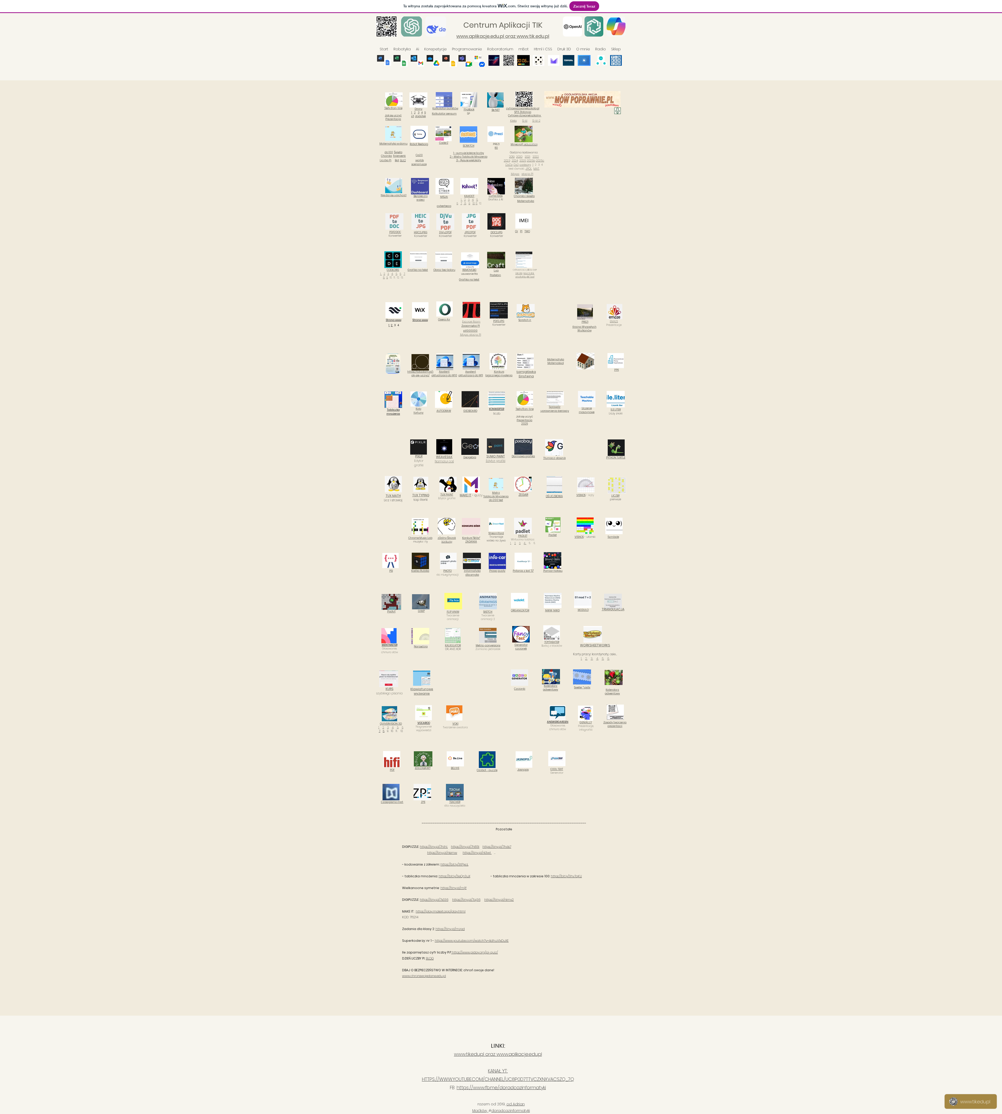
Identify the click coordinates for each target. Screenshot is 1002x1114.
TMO (527, 231)
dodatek (420, 116)
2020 (519, 156)
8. (465, 203)
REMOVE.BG (469, 270)
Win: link (518, 273)
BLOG (430, 958)
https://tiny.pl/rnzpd (450, 929)
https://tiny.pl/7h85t (465, 846)
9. (469, 203)
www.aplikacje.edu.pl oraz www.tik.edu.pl (502, 36)
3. (469, 200)
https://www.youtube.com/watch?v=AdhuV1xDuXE (472, 940)
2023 (507, 160)
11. (477, 203)
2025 (523, 160)
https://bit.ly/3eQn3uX (454, 876)
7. (461, 203)
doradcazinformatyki (510, 1110)
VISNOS (581, 495)
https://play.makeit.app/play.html (441, 911)
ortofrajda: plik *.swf (524, 276)
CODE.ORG (393, 270)
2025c (540, 160)
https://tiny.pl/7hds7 (496, 846)
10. (474, 203)
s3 (412, 116)
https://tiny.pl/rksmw (442, 852)
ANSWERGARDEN (557, 722)
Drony (418, 109)
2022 (536, 156)
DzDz (509, 165)
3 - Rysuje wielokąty (468, 160)
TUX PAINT (446, 495)
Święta (398, 152)
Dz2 (516, 165)
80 (496, 148)
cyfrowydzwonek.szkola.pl (522, 108)
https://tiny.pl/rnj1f (453, 888)
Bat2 (403, 160)
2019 (512, 156)
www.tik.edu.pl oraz (475, 1054)
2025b (531, 160)
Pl (521, 231)
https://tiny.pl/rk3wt (477, 852)
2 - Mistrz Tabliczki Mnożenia (468, 157)
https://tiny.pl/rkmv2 (499, 899)
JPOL (529, 168)
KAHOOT (469, 196)
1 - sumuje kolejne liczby (468, 153)
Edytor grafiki (495, 458)
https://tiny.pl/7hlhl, (434, 846)
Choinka (386, 156)
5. (396, 274)
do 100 (389, 152)
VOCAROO (424, 723)
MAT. (536, 168)
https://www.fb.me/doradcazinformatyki (501, 1087)
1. (462, 200)
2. (384, 274)
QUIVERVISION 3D (391, 724)
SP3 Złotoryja (522, 112)
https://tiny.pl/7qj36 (466, 899)
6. (457, 203)
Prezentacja (524, 420)
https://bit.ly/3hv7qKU (566, 876)
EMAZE (614, 321)
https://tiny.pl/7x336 (434, 899)
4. (473, 200)
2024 (515, 160)
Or (516, 231)
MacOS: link (528, 273)
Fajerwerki (399, 156)
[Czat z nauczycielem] (617, 111)
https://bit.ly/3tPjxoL (454, 864)
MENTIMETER (389, 645)
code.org (525, 165)
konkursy (447, 542)
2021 (527, 156)
